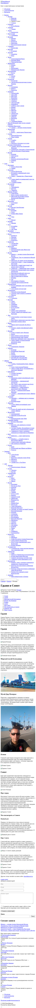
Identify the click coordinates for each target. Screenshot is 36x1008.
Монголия (11, 246)
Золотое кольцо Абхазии (18, 467)
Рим (12, 162)
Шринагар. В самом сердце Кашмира (22, 260)
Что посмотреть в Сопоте (11, 607)
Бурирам (13, 349)
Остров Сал (14, 375)
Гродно (13, 479)
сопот (6, 879)
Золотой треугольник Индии (19, 282)
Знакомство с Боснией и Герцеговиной (22, 149)
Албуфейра (14, 35)
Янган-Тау (14, 504)
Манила (13, 295)
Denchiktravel (4, 3)
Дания (9, 30)
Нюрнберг (14, 98)
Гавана (13, 456)
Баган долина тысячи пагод (19, 195)
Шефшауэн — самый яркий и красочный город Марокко (20, 388)
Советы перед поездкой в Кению (21, 442)
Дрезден (13, 112)
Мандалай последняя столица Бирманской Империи (20, 197)
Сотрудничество (9, 10)
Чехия (9, 57)
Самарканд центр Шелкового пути (21, 559)
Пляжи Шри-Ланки (17, 213)
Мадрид (13, 38)
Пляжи (6, 602)
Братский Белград (16, 135)
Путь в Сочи (15, 493)
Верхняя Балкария (16, 511)
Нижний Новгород (17, 507)
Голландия (11, 79)
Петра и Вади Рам (16, 166)
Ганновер (14, 115)
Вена (12, 55)
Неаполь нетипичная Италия (19, 159)
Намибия (10, 423)
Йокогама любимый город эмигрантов (22, 339)
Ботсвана (10, 417)
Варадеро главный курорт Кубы (20, 457)
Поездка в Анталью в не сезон (20, 143)
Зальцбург (14, 54)
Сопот (6, 604)
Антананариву (15, 414)
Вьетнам (10, 299)
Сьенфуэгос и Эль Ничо (18, 462)
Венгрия (10, 49)
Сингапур (11, 296)
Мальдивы (11, 201)
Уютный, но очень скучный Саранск (22, 509)
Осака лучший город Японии (20, 332)
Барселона (14, 43)
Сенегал (10, 365)
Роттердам (14, 80)
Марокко (10, 376)
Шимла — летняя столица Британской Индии (14, 924)
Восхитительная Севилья (18, 44)
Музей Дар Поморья (10, 600)
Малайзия (11, 231)
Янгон (13, 199)
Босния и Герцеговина (14, 145)
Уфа (12, 529)
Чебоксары (14, 498)
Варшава (13, 19)
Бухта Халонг (15, 307)
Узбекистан (11, 551)
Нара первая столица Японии (20, 335)
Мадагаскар (11, 412)
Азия (5, 163)
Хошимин (14, 304)
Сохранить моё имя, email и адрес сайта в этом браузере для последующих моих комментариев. (16, 907)
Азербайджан (12, 473)
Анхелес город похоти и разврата (21, 293)
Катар (9, 215)
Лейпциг (14, 116)
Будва (13, 130)
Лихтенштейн (12, 71)
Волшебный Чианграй (18, 351)
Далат (13, 301)
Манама (13, 223)
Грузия (10, 468)
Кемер (13, 141)
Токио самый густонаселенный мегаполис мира (20, 341)
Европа (6, 15)
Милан (13, 157)
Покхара (13, 237)
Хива (12, 553)
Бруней (10, 206)
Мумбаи (13, 278)
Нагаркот (14, 238)
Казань (13, 490)
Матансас (14, 459)
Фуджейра (14, 226)
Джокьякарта (15, 187)
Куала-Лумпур (15, 232)
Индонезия (11, 184)
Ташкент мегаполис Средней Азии (21, 558)
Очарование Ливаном (17, 346)
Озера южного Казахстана (19, 540)
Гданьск (13, 23)
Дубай (13, 227)
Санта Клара (15, 454)
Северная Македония (14, 126)
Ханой (13, 309)
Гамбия (10, 362)
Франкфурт (14, 104)
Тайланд (10, 348)
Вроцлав (13, 18)
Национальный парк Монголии (20, 249)
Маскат (13, 220)
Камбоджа (11, 242)
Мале (12, 204)
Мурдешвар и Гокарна (17, 281)
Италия (10, 152)
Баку (12, 475)
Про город (7, 605)
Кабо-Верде (11, 371)
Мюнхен (13, 110)
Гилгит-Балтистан (16, 171)
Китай (9, 177)
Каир (12, 446)
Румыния (10, 24)
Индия (10, 252)
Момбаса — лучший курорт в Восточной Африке (20, 439)
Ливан (10, 345)
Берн (12, 66)
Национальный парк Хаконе (19, 337)
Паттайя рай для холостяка (19, 357)
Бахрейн (10, 221)
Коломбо (13, 210)
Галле (13, 212)
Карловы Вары (15, 60)
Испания (10, 37)
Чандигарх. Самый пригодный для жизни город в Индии (21, 266)
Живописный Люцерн (18, 69)
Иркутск (13, 523)
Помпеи (13, 160)
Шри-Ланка (11, 209)
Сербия (10, 134)
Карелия (13, 487)
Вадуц (13, 73)
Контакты (7, 12)
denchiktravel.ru (28, 876)
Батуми (13, 471)
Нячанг (13, 303)
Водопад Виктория (17, 421)
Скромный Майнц (16, 121)
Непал (9, 234)
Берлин (13, 109)
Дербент (13, 522)
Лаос (9, 315)
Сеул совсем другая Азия (18, 288)
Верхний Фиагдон (16, 518)
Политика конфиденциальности (10, 1000)
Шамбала (14, 248)
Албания (10, 27)
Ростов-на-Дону (16, 486)
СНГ (5, 464)
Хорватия (10, 74)
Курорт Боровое (16, 545)
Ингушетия (14, 515)
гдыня (2, 879)
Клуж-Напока (15, 26)
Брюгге (13, 88)
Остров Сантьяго (16, 373)
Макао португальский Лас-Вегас (21, 324)
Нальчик (13, 512)
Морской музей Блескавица (12, 599)
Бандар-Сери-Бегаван (17, 207)
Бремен (13, 107)
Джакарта (14, 190)
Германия (10, 91)
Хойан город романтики (18, 310)
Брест (13, 478)
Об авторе (7, 9)
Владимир (14, 484)
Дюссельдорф (15, 102)
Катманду (14, 235)
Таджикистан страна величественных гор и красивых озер (22, 549)
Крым (13, 501)
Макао (10, 323)
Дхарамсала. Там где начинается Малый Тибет (14, 926)
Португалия (11, 34)
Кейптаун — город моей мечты (20, 436)
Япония (10, 331)
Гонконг (10, 326)
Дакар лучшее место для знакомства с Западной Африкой (22, 369)
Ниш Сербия (15, 137)
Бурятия (13, 526)
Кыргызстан (11, 561)
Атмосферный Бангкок (18, 356)
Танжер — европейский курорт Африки (23, 393)
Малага (13, 40)
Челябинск (14, 531)
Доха (12, 217)
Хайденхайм (15, 93)
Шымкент (14, 537)
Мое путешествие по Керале (19, 276)
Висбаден (14, 118)
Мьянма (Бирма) (12, 191)
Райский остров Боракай (18, 292)
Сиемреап (14, 245)
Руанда (10, 407)
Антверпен (14, 87)
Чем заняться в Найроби (18, 443)
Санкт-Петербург (16, 506)
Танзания (10, 396)
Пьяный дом (8, 608)
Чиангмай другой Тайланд (19, 359)
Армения (10, 575)
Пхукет (13, 354)
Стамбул (13, 140)
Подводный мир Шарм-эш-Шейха (21, 448)
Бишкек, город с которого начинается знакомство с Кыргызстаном (22, 563)
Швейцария (11, 63)
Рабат (13, 395)
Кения (9, 437)
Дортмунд (14, 99)
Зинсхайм (14, 95)
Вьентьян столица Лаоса (18, 321)
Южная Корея (12, 284)
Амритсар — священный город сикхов (22, 268)
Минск (13, 481)
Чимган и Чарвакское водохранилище (22, 554)
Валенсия (14, 41)
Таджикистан (12, 547)
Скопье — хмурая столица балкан (21, 127)
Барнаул (13, 495)
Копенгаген (14, 32)
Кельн (13, 120)
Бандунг (13, 188)
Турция (10, 138)
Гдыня (6, 596)
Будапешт (14, 51)
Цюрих (13, 65)
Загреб (13, 76)
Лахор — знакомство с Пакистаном (21, 176)
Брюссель (14, 90)
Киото (13, 334)
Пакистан (10, 170)
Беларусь (10, 476)
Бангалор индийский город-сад (20, 273)
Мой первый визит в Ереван (19, 576)
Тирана (13, 29)
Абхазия (10, 465)
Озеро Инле (14, 193)
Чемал (13, 528)
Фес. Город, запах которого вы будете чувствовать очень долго (22, 384)
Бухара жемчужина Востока (19, 556)
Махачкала (14, 520)
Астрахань (14, 514)
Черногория (11, 129)
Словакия (10, 46)
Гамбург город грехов (17, 105)
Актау (13, 536)
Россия (10, 482)
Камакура (14, 343)
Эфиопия (10, 403)
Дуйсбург (14, 101)
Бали (12, 185)
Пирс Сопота (8, 610)
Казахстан (11, 534)
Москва (13, 489)
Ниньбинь (14, 306)
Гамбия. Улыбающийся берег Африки (22, 364)
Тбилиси (13, 470)
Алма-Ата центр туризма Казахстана (22, 539)
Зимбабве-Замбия (13, 420)
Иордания (11, 165)
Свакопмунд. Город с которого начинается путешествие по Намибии (22, 431)
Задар (13, 77)
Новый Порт (15, 503)
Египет (10, 445)
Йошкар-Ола (15, 500)
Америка (7, 451)
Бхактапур (14, 240)
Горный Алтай (15, 497)
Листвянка (14, 525)
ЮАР (9, 434)
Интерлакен (14, 68)
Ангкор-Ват (14, 243)
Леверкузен (14, 113)
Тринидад (14, 461)
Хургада (13, 450)
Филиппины (11, 290)
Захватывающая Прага (18, 59)
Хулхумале (14, 202)
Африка (6, 360)
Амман (13, 168)
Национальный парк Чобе (19, 418)
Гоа (12, 279)
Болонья (13, 154)
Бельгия (10, 85)
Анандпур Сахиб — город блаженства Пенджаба (15, 929)
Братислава (14, 48)
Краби (13, 353)
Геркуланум (14, 156)
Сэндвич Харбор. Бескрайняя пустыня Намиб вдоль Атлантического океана (22, 428)
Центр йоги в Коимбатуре (19, 274)
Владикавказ (15, 517)
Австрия (10, 52)
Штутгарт (14, 96)
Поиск (3, 914)
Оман (9, 218)
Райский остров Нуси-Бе (18, 415)
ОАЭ (9, 224)
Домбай (13, 492)
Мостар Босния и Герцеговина (20, 151)
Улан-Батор (14, 251)
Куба (9, 453)
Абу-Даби (14, 229)
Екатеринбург (15, 533)
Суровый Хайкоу (16, 182)
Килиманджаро (15, 401)
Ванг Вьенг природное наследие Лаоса (23, 320)
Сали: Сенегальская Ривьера (19, 367)
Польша (10, 16)
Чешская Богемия (16, 62)
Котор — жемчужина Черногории (21, 132)
